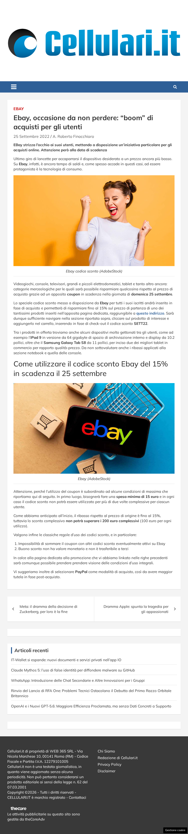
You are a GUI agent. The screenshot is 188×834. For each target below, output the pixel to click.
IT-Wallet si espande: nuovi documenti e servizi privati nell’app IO (66, 660)
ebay (18, 108)
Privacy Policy (109, 764)
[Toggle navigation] (13, 87)
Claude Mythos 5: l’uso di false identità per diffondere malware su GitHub (73, 670)
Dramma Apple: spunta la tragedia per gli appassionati (136, 609)
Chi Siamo (106, 751)
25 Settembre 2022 (31, 136)
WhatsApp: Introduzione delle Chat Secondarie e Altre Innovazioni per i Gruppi (78, 680)
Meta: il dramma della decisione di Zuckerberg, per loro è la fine (48, 609)
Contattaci (77, 797)
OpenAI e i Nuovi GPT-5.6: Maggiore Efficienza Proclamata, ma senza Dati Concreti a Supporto (91, 706)
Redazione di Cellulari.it (118, 757)
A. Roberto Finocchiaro (73, 136)
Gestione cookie (175, 830)
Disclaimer (106, 771)
